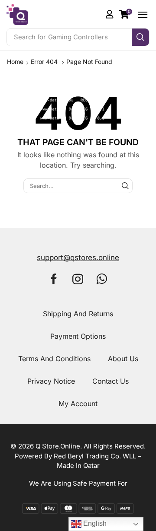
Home (15, 61)
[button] (125, 14)
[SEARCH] (125, 185)
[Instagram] (77, 278)
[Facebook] (54, 278)
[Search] (140, 37)
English (94, 523)
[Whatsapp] (101, 278)
